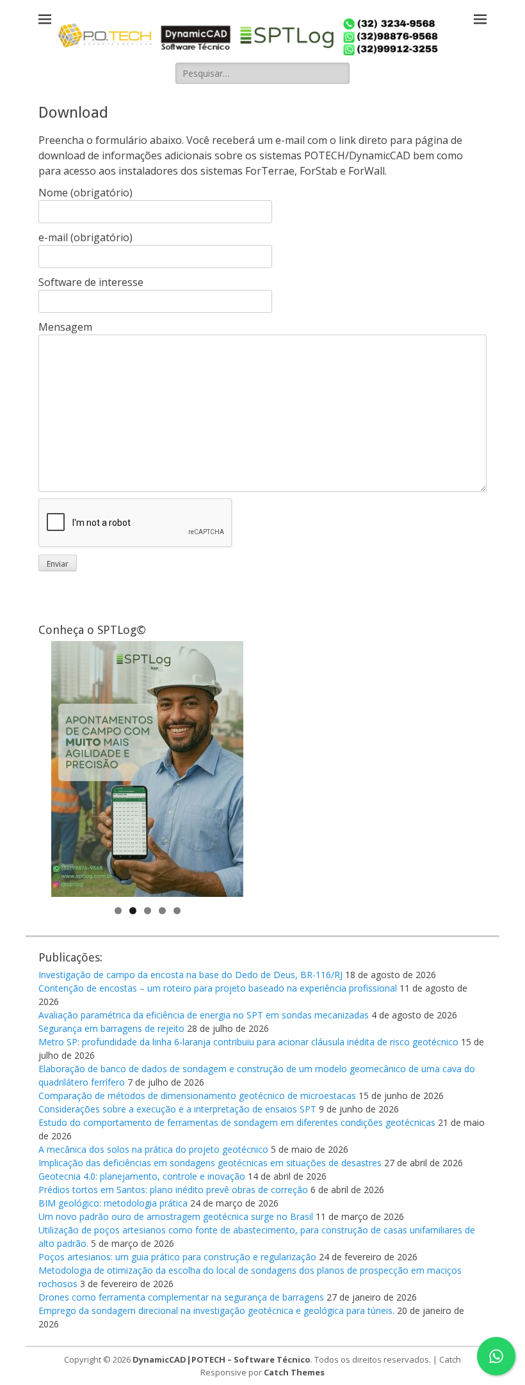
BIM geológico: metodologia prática (113, 1203)
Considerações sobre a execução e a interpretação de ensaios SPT (177, 1109)
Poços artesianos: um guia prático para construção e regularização (177, 1257)
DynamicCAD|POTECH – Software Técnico (222, 1359)
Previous (67, 765)
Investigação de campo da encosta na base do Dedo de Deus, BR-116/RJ (190, 975)
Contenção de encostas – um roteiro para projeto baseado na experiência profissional (217, 988)
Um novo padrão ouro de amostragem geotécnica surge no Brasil (175, 1216)
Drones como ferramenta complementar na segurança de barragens (181, 1297)
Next (227, 765)
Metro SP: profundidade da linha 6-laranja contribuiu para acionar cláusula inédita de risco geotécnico (248, 1042)
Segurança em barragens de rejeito (111, 1028)
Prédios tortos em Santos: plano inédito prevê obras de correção (173, 1189)
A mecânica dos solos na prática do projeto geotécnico (153, 1149)
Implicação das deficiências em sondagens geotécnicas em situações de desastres (210, 1163)
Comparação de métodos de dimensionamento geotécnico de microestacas (197, 1095)
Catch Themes (294, 1372)
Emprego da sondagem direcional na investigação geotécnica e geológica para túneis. (216, 1310)
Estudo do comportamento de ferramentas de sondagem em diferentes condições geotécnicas (236, 1122)
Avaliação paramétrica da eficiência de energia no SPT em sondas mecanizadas (203, 1015)
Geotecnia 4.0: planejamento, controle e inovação (141, 1176)
